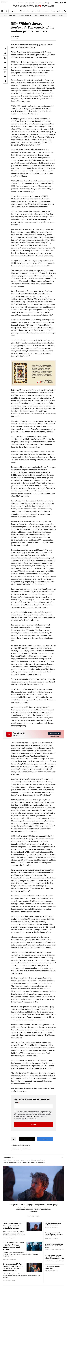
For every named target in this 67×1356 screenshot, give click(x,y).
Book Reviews (41, 1162)
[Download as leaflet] (5, 72)
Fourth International (10, 15)
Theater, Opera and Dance (38, 1160)
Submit (33, 1124)
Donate (61, 15)
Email (16, 1102)
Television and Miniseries (19, 1160)
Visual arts (34, 1162)
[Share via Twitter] (5, 53)
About (61, 2)
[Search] (65, 12)
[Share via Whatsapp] (5, 58)
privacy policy (33, 1116)
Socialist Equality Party (25, 15)
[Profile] (65, 3)
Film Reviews (15, 1149)
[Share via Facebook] (5, 48)
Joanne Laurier (15, 36)
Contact (56, 2)
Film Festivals (26, 1162)
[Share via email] (5, 67)
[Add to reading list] (5, 81)
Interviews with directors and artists (12, 1162)
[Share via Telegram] (5, 62)
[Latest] (6, 12)
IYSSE (36, 15)
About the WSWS (44, 15)
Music (28, 1160)
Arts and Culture (26, 1149)
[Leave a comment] (5, 76)
